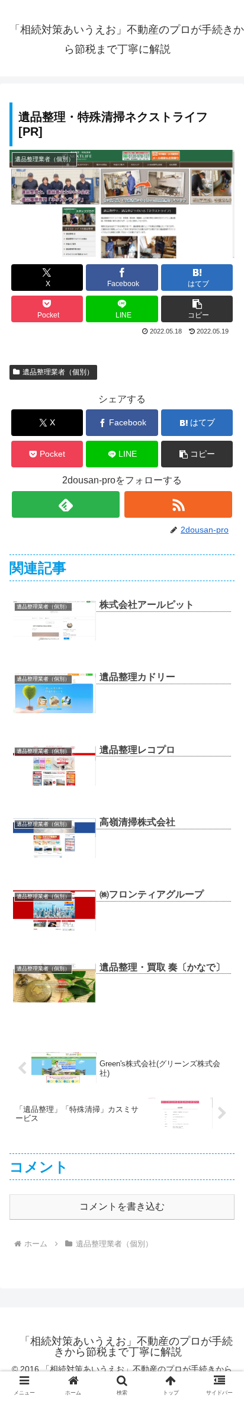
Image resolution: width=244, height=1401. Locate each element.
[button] (197, 309)
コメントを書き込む (122, 1206)
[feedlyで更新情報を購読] (66, 504)
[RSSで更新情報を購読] (178, 504)
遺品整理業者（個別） (58, 372)
